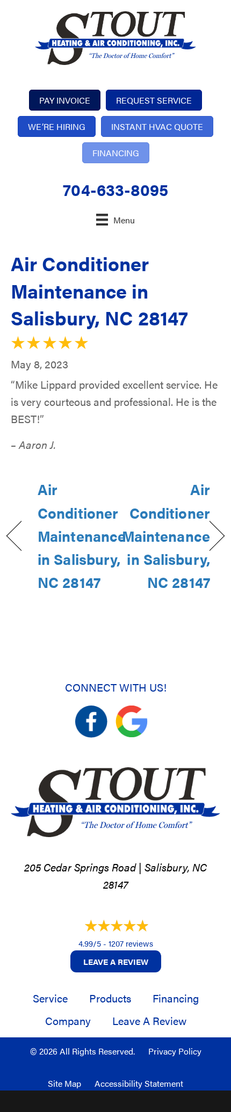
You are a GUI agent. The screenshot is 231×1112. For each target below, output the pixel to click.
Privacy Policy (174, 1051)
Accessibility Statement (139, 1083)
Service (50, 998)
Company (68, 1020)
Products (110, 998)
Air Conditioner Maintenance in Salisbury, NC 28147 (99, 290)
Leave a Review (115, 961)
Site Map (64, 1083)
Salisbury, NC (176, 867)
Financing (176, 998)
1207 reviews (131, 943)
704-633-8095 (115, 189)
